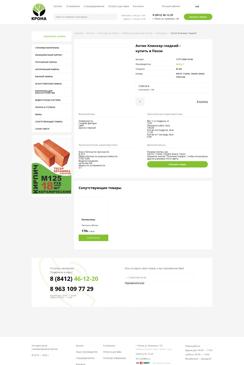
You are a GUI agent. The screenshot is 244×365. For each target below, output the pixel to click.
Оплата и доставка (118, 6)
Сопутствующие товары (48, 121)
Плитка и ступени (45, 107)
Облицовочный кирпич (48, 55)
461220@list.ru (143, 358)
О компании (73, 6)
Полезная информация (114, 358)
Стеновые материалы (47, 47)
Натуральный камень (47, 69)
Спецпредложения (94, 6)
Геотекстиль (88, 219)
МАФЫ (38, 114)
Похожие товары (177, 164)
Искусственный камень (48, 83)
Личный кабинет (171, 6)
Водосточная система (47, 100)
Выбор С (180, 64)
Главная (78, 33)
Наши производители (87, 351)
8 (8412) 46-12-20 (163, 15)
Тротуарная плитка (108, 33)
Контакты (138, 6)
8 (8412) (74, 279)
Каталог (58, 6)
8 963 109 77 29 (71, 289)
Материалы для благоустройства (45, 92)
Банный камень (44, 76)
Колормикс (161, 33)
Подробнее (93, 237)
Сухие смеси (42, 128)
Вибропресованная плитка (137, 33)
